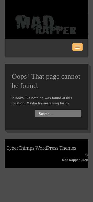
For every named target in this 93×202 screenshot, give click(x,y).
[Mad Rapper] (46, 24)
